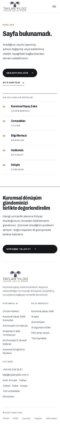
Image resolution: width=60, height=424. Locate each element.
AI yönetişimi (38, 322)
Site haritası (11, 83)
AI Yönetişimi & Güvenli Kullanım (15, 342)
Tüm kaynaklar (38, 338)
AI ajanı (35, 316)
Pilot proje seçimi (40, 333)
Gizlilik (6, 418)
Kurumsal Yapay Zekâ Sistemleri (14, 318)
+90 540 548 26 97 (13, 369)
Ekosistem (8, 396)
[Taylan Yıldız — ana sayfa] (25, 6)
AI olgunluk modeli (40, 327)
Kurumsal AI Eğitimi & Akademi (14, 351)
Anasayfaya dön (17, 73)
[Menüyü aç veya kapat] (54, 6)
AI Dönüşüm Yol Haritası (15, 326)
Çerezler (26, 418)
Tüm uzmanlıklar (11, 391)
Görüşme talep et (18, 249)
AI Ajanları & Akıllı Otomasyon (11, 333)
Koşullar (38, 418)
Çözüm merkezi (11, 311)
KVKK (15, 418)
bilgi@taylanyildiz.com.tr (16, 375)
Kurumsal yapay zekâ (42, 311)
